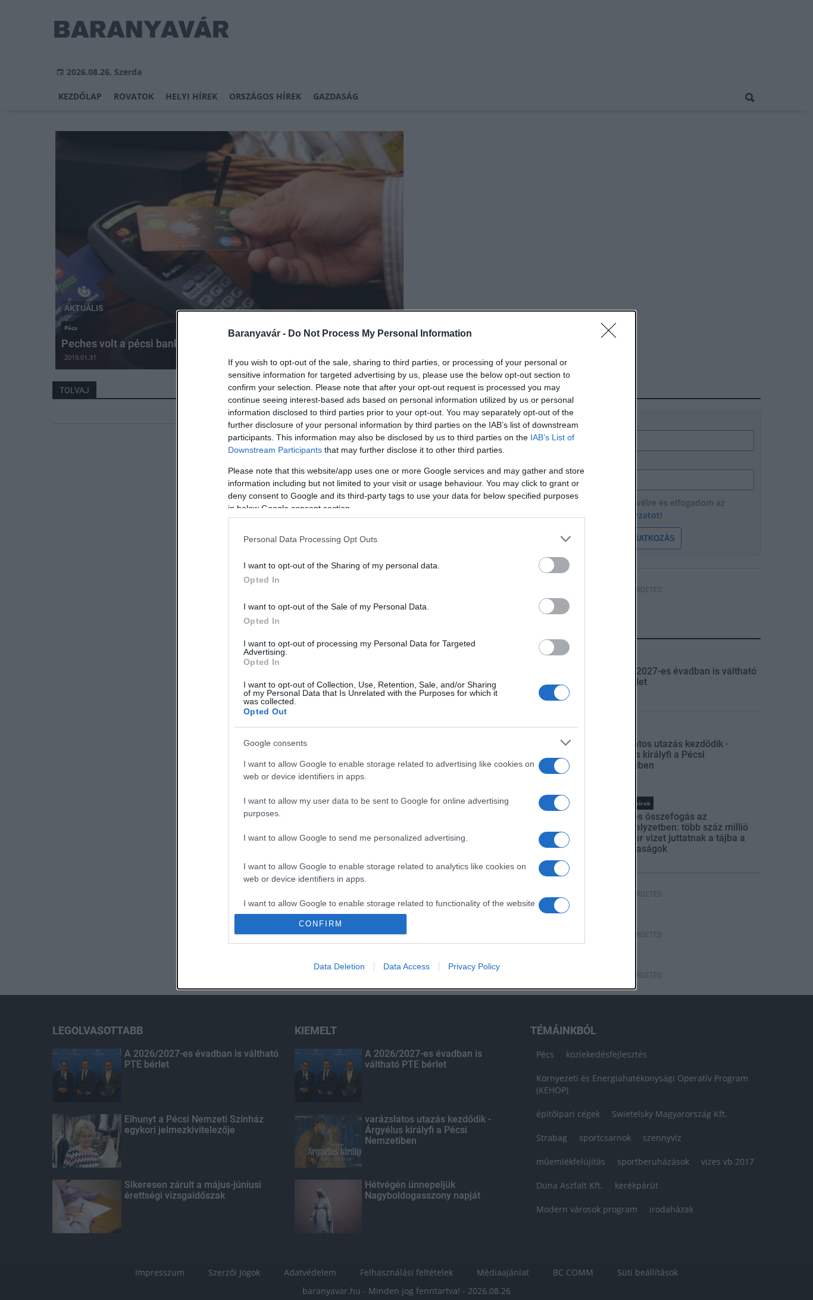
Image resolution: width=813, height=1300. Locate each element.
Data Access (406, 966)
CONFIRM (321, 923)
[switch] (554, 565)
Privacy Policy (474, 966)
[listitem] (406, 539)
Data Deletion (339, 966)
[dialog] (406, 650)
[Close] (612, 334)
